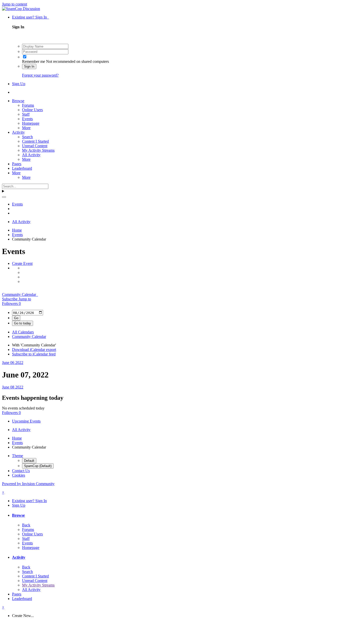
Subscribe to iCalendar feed (34, 354)
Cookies (18, 475)
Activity (18, 132)
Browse (18, 101)
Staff (26, 114)
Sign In (29, 66)
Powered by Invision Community (28, 484)
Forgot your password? (40, 75)
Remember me (33, 61)
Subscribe (10, 299)
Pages (16, 164)
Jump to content (14, 4)
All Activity (31, 155)
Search (27, 137)
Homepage (30, 123)
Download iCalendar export (34, 349)
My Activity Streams (38, 150)
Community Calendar (20, 294)
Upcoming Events (26, 421)
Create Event (22, 263)
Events (27, 119)
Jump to (25, 299)
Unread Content (34, 146)
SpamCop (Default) (38, 466)
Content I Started (35, 141)
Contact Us (21, 471)
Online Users (32, 110)
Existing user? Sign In (30, 17)
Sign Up (18, 84)
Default (29, 461)
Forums (28, 105)
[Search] (4, 197)
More (26, 128)
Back (26, 525)
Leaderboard (22, 168)
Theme (17, 456)
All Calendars (23, 332)
